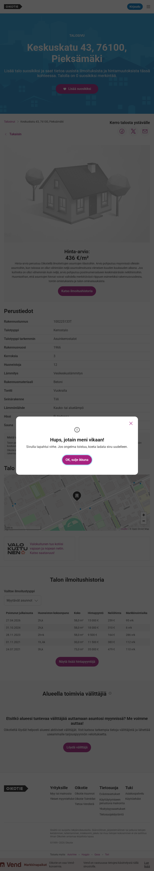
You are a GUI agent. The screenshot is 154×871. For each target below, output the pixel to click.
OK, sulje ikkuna (77, 460)
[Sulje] (131, 423)
